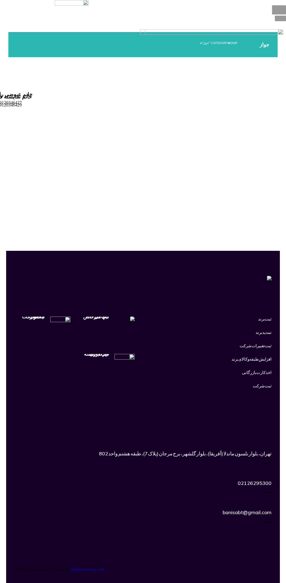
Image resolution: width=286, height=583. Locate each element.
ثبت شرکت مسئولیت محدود (33, 316)
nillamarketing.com (87, 569)
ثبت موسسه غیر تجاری (96, 354)
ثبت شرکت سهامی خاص (96, 316)
